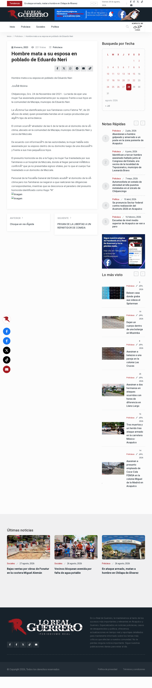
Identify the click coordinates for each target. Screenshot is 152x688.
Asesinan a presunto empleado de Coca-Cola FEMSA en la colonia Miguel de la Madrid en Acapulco (134, 473)
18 (113, 80)
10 (108, 74)
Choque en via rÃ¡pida (22, 224)
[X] (138, 1)
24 (108, 87)
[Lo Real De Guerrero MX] (130, 1)
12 (118, 74)
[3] (123, 251)
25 (113, 87)
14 (129, 74)
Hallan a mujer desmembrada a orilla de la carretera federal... (66, 3)
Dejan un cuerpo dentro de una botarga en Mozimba (134, 328)
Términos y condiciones (134, 669)
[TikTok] (142, 1)
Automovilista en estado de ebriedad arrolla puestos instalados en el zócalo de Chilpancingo (127, 186)
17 (108, 80)
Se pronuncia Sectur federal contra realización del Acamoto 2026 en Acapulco (127, 206)
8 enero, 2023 (21, 47)
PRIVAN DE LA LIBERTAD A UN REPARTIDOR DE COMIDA (74, 226)
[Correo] (131, 5)
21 (129, 80)
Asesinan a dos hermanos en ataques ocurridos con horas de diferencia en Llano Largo (134, 395)
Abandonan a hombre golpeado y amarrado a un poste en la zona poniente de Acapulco (128, 138)
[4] (99, 14)
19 (118, 80)
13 (123, 74)
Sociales (40, 27)
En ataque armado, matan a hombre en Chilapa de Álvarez (120, 571)
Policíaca (25, 27)
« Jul (107, 105)
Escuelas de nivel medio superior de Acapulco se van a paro (128, 223)
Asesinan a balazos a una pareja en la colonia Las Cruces (133, 359)
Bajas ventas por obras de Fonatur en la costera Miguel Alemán (28, 571)
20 (123, 80)
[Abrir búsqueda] (127, 27)
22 (134, 80)
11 (113, 74)
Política (55, 27)
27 (123, 87)
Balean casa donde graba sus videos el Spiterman (133, 298)
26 (118, 87)
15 (134, 74)
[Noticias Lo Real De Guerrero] (134, 1)
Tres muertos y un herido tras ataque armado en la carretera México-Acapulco (134, 433)
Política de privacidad (107, 669)
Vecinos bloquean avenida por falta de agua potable (73, 571)
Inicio (12, 27)
